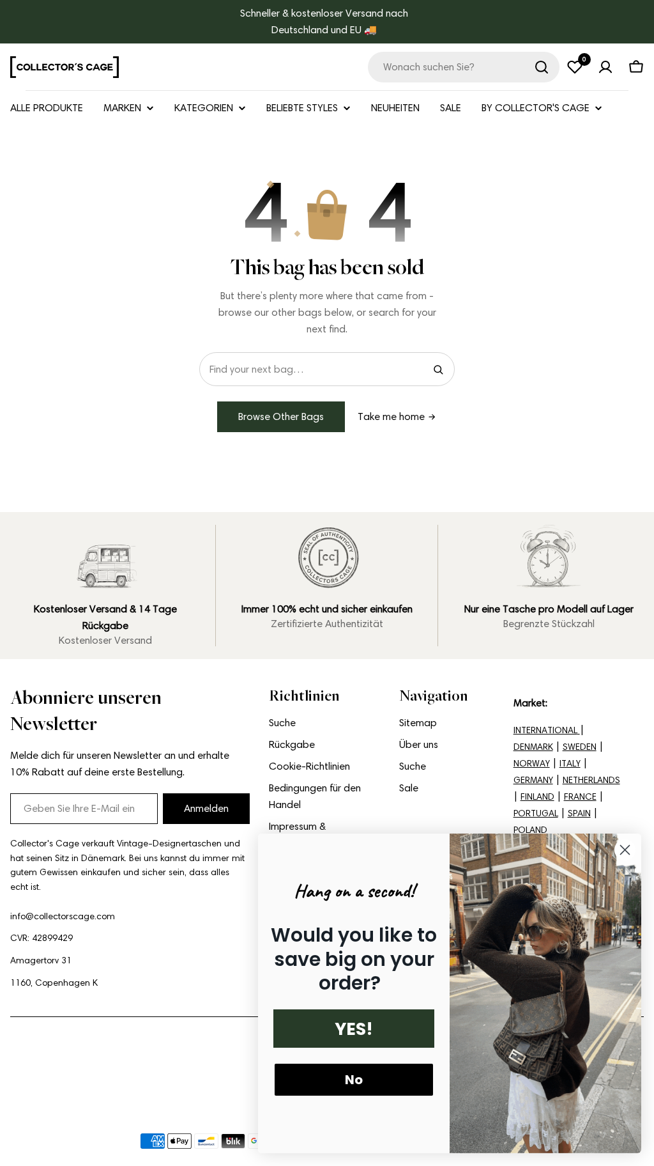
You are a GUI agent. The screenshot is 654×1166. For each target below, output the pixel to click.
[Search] (438, 369)
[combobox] (463, 67)
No (354, 1080)
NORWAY (531, 763)
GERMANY (533, 780)
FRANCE (580, 796)
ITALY (570, 763)
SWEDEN (580, 747)
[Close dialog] (625, 850)
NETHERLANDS (591, 780)
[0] (574, 67)
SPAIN (579, 813)
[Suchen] (541, 67)
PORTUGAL (535, 813)
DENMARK (533, 747)
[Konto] (605, 67)
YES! (354, 1029)
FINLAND (537, 796)
